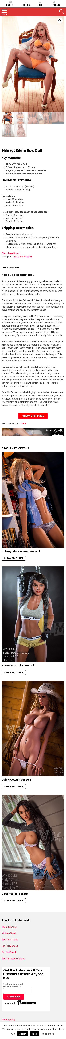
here (23, 423)
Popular (26, 5)
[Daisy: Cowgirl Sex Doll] (33, 728)
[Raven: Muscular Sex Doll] (33, 614)
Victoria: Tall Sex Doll (15, 894)
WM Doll (28, 256)
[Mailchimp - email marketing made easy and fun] (20, 1005)
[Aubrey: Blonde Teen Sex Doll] (33, 500)
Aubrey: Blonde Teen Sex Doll (21, 551)
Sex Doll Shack (9, 952)
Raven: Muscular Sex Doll (18, 665)
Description (11, 267)
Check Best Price (10, 253)
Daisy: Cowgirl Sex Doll (16, 780)
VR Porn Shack (9, 933)
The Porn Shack (10, 939)
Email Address (12, 986)
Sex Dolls (18, 256)
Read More (47, 1033)
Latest (10, 5)
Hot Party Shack (10, 946)
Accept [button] (22, 1034)
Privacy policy (8, 1019)
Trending (54, 5)
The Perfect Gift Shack (13, 958)
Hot (39, 5)
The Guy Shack (9, 927)
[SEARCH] (61, 12)
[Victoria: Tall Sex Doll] (33, 842)
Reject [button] (34, 1034)
